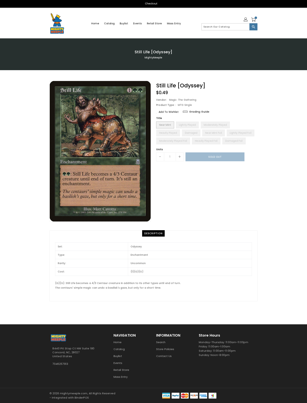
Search (161, 342)
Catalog (119, 349)
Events (118, 363)
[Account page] (245, 19)
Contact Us (164, 356)
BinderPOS (82, 397)
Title (159, 118)
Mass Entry (121, 377)
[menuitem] (95, 23)
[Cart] (253, 19)
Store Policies (165, 349)
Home (118, 342)
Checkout (151, 3)
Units (159, 149)
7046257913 (60, 364)
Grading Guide (199, 111)
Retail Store (121, 370)
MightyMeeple (153, 57)
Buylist (118, 356)
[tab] (153, 233)
